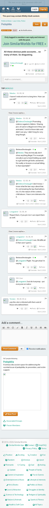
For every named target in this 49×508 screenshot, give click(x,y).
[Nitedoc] (5, 95)
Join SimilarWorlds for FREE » (24, 44)
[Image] (3, 328)
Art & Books (13, 485)
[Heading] (40, 328)
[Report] (46, 93)
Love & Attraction (14, 490)
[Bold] (22, 328)
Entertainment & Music (14, 480)
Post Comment (9, 349)
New (7, 88)
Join (37, 24)
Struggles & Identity (36, 490)
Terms (43, 448)
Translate (30, 74)
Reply (34, 103)
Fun (43, 455)
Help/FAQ (42, 445)
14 (27, 64)
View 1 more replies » (17, 231)
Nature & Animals (14, 500)
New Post (11, 414)
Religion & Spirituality (37, 495)
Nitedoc (13, 93)
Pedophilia (6, 24)
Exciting (20, 455)
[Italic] (26, 328)
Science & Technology (14, 495)
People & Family (35, 470)
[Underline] (31, 328)
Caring (22, 465)
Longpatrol (14, 212)
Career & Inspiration (15, 475)
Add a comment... (12, 323)
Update (12, 470)
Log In (34, 9)
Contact (31, 445)
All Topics (39, 505)
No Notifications (26, 30)
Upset (41, 460)
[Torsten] (5, 300)
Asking (42, 465)
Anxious (26, 460)
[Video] (8, 328)
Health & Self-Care (16, 505)
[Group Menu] (45, 24)
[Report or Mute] (45, 50)
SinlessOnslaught (16, 63)
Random (11, 460)
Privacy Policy (31, 448)
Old (11, 88)
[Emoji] (13, 328)
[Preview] (21, 349)
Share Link (40, 74)
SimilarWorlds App (16, 445)
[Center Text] (36, 328)
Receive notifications (37, 349)
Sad (32, 465)
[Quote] (45, 328)
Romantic (10, 465)
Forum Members (13, 425)
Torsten (12, 299)
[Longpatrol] (5, 213)
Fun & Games (38, 475)
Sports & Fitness (37, 500)
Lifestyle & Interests (37, 480)
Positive (8, 455)
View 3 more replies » (17, 113)
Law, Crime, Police (19, 21)
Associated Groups (14, 421)
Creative (33, 455)
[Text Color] (17, 328)
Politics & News (6, 21)
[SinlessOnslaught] (6, 64)
